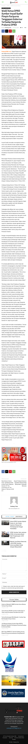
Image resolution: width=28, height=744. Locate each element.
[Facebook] (3, 31)
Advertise (11, 737)
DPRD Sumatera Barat (15, 5)
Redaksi (14, 739)
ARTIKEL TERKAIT (10, 516)
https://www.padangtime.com (14, 508)
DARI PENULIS (19, 516)
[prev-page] (3, 551)
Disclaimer (5, 737)
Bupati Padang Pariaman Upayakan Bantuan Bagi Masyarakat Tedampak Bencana (20, 483)
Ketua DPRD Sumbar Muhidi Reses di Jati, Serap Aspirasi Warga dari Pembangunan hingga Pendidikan (18, 525)
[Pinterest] (10, 31)
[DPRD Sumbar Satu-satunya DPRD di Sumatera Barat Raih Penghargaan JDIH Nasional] (5, 534)
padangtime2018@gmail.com (14, 728)
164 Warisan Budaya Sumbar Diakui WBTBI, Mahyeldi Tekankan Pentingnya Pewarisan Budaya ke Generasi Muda (14, 625)
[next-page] (5, 551)
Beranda (3, 5)
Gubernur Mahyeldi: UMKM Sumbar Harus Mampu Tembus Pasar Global (14, 605)
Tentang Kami (21, 736)
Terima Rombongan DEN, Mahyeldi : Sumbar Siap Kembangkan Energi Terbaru (14, 618)
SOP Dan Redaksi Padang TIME (9, 736)
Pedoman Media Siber (19, 737)
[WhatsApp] (13, 31)
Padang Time (8, 27)
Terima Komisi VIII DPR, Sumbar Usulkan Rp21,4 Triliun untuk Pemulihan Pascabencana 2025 (13, 611)
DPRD (8, 5)
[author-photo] (14, 504)
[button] (2, 2)
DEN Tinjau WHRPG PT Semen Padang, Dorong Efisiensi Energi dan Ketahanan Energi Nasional (13, 632)
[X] (6, 31)
